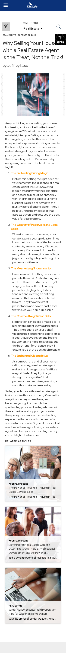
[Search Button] (58, 26)
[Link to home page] (33, 5)
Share (60, 42)
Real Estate (9, 35)
